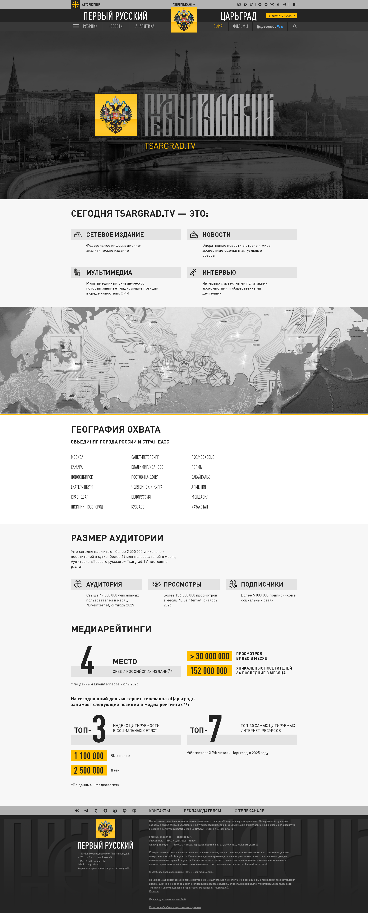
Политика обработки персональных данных (175, 907)
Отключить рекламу (282, 15)
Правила (154, 891)
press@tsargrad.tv (120, 868)
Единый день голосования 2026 (167, 899)
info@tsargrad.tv (88, 864)
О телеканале (249, 810)
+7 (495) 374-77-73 (94, 860)
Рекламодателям (202, 810)
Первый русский (115, 15)
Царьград (238, 15)
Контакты (159, 810)
